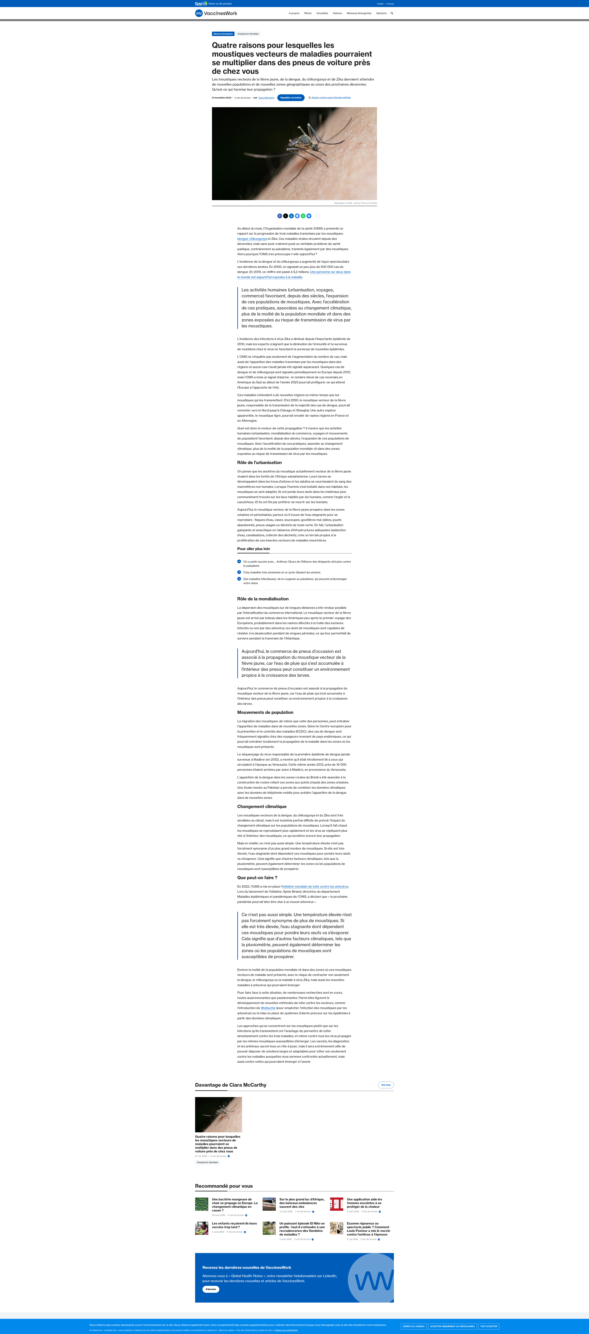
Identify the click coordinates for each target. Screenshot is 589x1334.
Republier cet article (291, 97)
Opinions (381, 13)
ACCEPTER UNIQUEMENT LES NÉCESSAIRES (452, 1326)
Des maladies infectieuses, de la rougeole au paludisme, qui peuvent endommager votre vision (295, 581)
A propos (294, 13)
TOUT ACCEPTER (488, 1326)
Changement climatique (248, 34)
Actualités (322, 13)
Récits (308, 13)
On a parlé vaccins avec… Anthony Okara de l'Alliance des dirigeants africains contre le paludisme (297, 563)
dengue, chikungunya (252, 239)
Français (390, 4)
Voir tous (386, 1085)
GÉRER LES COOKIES (414, 1326)
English (380, 4)
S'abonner (211, 1289)
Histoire (337, 13)
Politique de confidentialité (286, 1330)
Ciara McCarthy (266, 97)
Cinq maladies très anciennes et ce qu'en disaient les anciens (281, 572)
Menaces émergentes (359, 13)
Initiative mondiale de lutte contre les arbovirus (315, 886)
